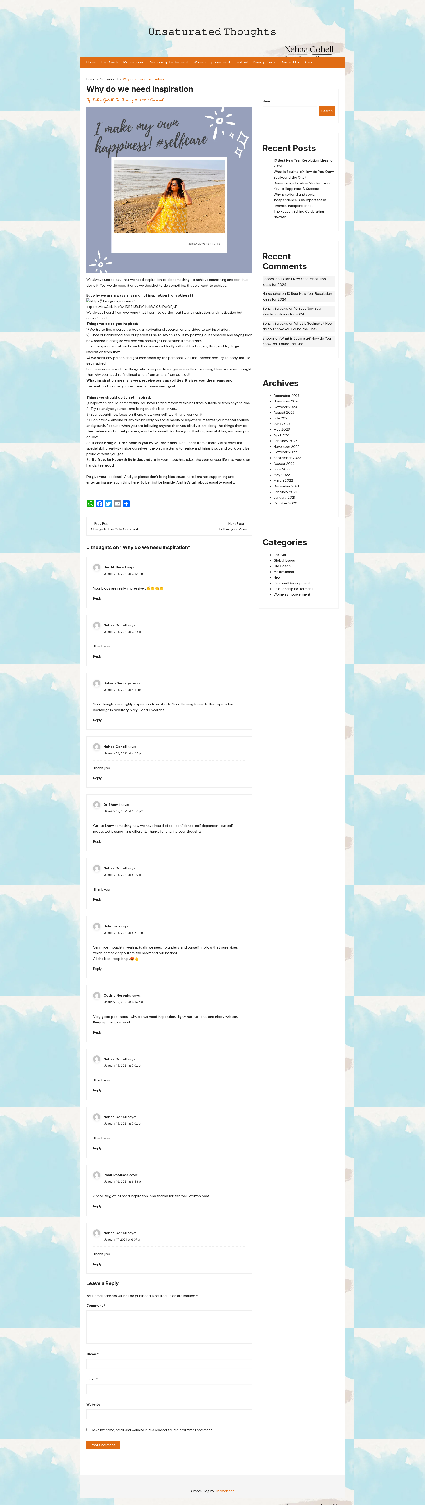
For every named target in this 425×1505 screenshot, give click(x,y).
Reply (97, 598)
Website (93, 1404)
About (309, 62)
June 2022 (282, 469)
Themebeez (224, 1491)
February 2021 (285, 492)
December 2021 (286, 486)
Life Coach (109, 62)
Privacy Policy (264, 62)
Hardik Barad (115, 567)
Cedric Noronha (117, 995)
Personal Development (292, 583)
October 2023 (285, 407)
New (277, 577)
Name (92, 1354)
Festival (242, 62)
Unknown (112, 926)
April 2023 (282, 435)
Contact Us (289, 62)
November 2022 (286, 446)
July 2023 (281, 418)
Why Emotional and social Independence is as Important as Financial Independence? (300, 200)
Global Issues (284, 560)
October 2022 (285, 452)
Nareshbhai (272, 293)
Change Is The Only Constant (114, 529)
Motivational (133, 62)
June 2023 (282, 423)
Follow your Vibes (233, 529)
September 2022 (287, 457)
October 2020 (285, 503)
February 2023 (286, 440)
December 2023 (287, 395)
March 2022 (283, 480)
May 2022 (282, 475)
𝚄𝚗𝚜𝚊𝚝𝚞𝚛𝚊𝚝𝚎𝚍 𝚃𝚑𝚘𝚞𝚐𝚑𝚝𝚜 (212, 31)
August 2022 (284, 463)
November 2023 (286, 401)
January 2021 (284, 497)
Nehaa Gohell (103, 99)
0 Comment (155, 99)
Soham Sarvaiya (117, 683)
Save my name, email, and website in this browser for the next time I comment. (152, 1430)
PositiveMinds (116, 1175)
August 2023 (284, 412)
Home (91, 62)
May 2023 (282, 429)
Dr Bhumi (112, 804)
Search (268, 101)
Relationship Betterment (168, 62)
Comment (96, 1305)
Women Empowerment (211, 62)
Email (92, 1379)
